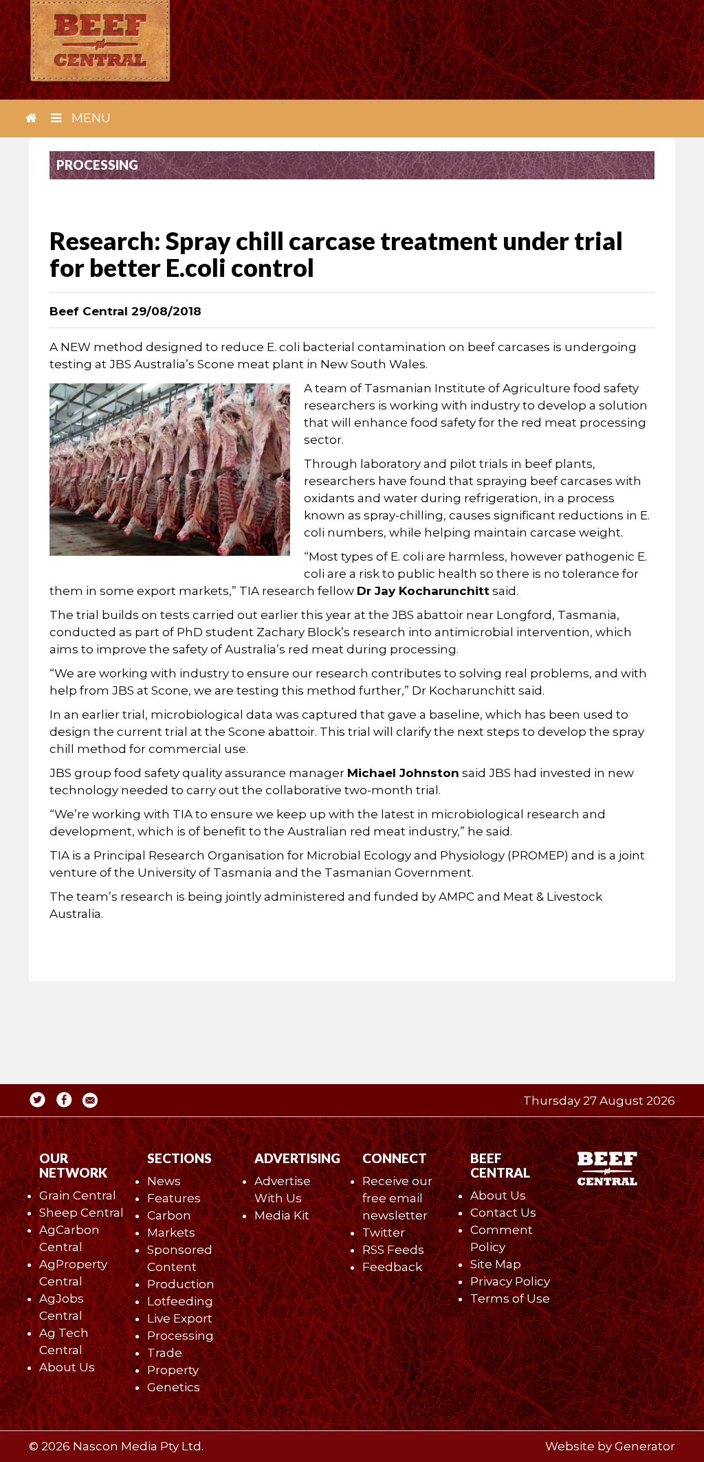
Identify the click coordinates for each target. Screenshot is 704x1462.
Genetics (173, 1387)
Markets (171, 1232)
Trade (164, 1353)
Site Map (495, 1264)
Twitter (383, 1232)
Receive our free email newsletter (397, 1198)
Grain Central (77, 1195)
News (164, 1181)
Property (173, 1370)
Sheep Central (81, 1212)
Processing (180, 1335)
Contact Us (503, 1212)
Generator (645, 1446)
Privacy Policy (510, 1281)
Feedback (392, 1267)
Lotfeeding (180, 1301)
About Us (67, 1367)
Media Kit (281, 1215)
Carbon (169, 1215)
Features (174, 1198)
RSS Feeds (393, 1250)
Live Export (179, 1318)
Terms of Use (510, 1298)
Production (180, 1284)
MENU (89, 118)
